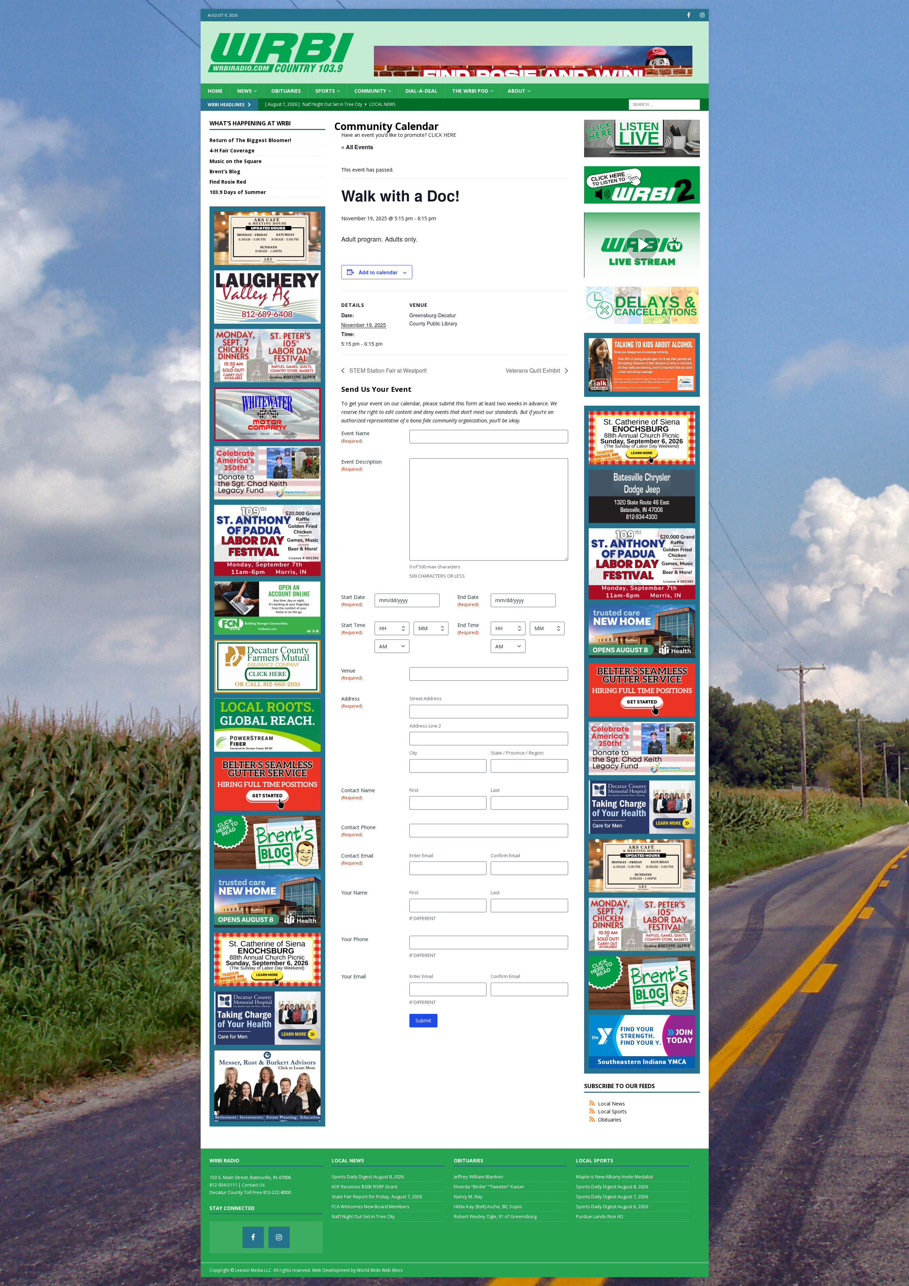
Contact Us (253, 1185)
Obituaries (286, 90)
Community (370, 90)
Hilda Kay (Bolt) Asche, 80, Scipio (488, 1206)
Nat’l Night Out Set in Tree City (363, 1216)
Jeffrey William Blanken (478, 1176)
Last (495, 790)
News (244, 90)
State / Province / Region (517, 753)
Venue (351, 674)
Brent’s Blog (224, 171)
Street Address (425, 698)
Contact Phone (358, 831)
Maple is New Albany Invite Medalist (614, 1176)
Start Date (353, 600)
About (517, 90)
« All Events (357, 147)
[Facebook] (688, 15)
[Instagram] (702, 15)
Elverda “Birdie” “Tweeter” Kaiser (489, 1186)
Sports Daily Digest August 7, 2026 (612, 1196)
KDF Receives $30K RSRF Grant (364, 1186)
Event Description (361, 465)
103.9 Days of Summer (237, 192)
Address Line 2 (425, 726)
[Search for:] (664, 104)
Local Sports (612, 1111)
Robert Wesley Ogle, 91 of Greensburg (495, 1216)
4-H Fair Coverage (232, 150)
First (413, 790)
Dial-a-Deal (421, 90)
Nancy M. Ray (468, 1196)
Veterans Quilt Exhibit (533, 370)
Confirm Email (505, 855)
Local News (611, 1103)
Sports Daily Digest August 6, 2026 (612, 1206)
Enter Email (421, 855)
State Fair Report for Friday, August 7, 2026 (377, 1196)
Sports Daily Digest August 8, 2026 (368, 1176)
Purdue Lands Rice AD (599, 1216)
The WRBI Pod (470, 90)
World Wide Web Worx (380, 1270)
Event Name (355, 437)
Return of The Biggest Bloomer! (250, 140)
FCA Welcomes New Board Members (370, 1206)
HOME (215, 90)
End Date (468, 600)
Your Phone (354, 939)
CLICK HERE (442, 134)
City (413, 753)
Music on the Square (235, 161)
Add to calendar (378, 272)
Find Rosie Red (227, 181)
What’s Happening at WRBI (250, 123)
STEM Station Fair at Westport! (387, 370)
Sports (325, 90)
